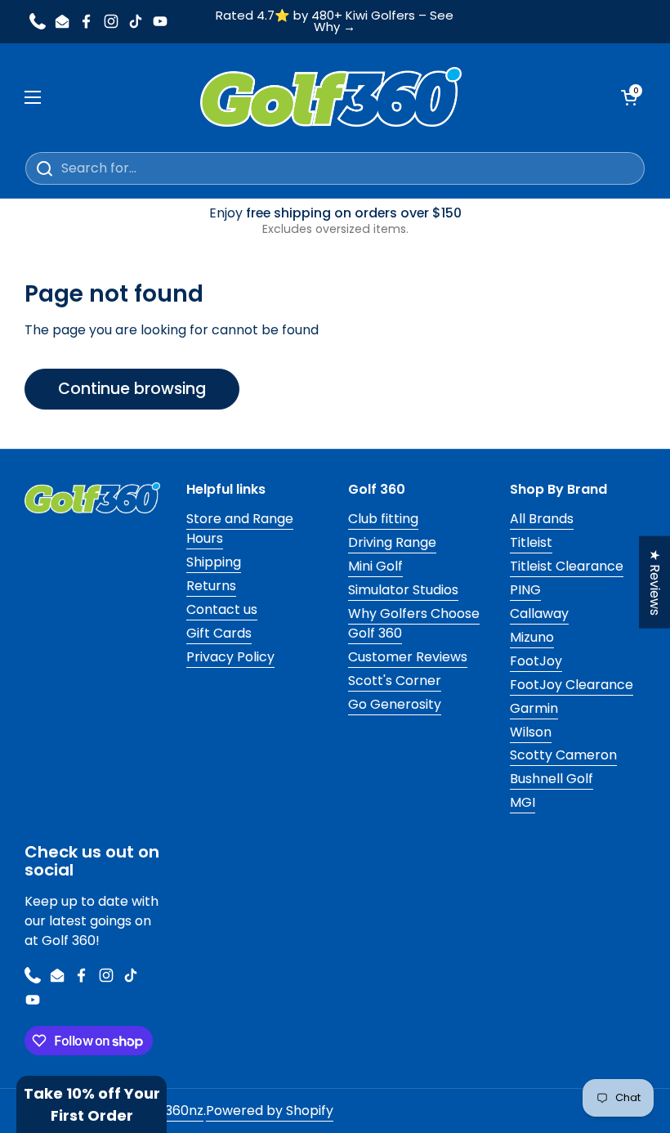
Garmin (534, 708)
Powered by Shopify (269, 1110)
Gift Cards (219, 633)
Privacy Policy (230, 656)
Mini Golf (375, 566)
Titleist (531, 542)
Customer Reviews (407, 656)
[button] (91, 1104)
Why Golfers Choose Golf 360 (414, 623)
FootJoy (536, 661)
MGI (522, 802)
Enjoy (335, 220)
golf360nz (172, 1110)
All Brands (542, 518)
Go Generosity (394, 704)
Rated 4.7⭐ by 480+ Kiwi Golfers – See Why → (334, 22)
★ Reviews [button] (654, 582)
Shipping (213, 562)
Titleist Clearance (566, 566)
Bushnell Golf (551, 778)
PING (525, 589)
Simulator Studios (403, 589)
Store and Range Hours (239, 528)
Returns (211, 585)
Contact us (221, 609)
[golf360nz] (331, 97)
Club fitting (383, 518)
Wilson (531, 732)
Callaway (539, 613)
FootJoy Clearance (571, 684)
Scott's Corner (394, 680)
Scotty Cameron (563, 755)
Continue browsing (132, 389)
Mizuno (532, 637)
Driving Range (392, 542)
